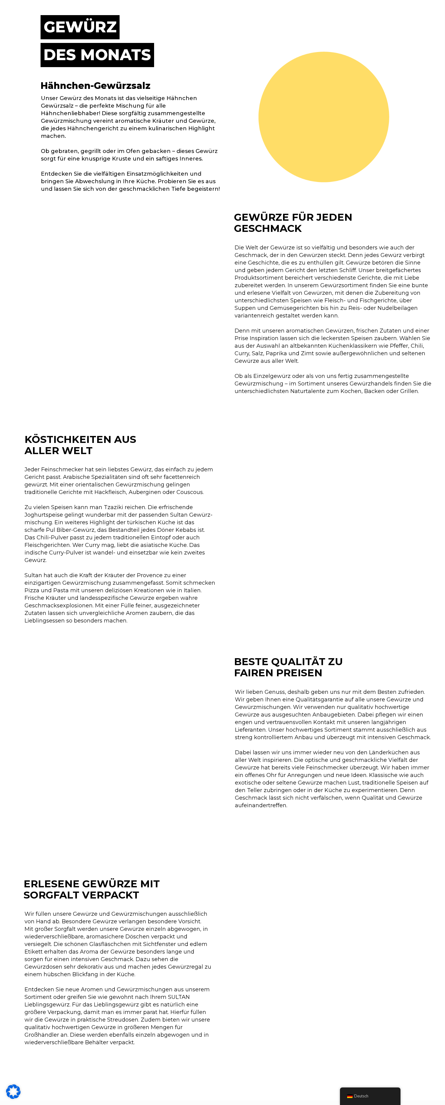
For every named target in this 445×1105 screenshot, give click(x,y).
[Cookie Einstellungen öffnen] (13, 1097)
